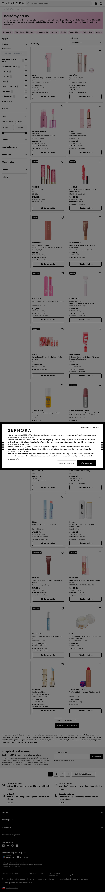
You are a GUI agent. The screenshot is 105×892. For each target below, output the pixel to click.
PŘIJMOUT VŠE (86, 463)
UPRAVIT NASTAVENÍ (66, 463)
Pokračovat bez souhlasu (90, 427)
